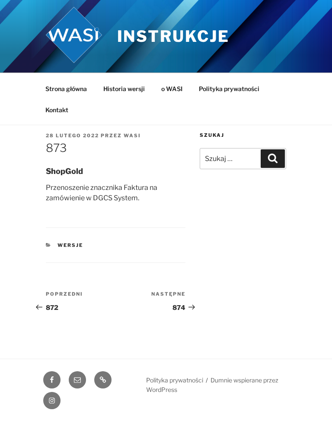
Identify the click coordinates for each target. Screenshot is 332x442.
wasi (132, 136)
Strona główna (66, 88)
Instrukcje (173, 36)
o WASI (171, 88)
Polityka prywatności (229, 88)
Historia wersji (124, 88)
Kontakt (56, 110)
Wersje (70, 245)
